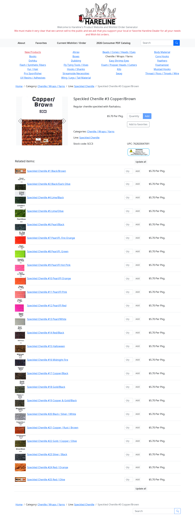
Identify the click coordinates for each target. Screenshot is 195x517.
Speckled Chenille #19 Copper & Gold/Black (52, 400)
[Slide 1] (46, 140)
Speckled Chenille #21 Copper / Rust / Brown (52, 427)
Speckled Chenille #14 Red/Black (45, 332)
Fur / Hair (32, 69)
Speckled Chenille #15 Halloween (46, 346)
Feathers (162, 60)
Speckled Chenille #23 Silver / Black (47, 454)
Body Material (162, 52)
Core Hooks (162, 56)
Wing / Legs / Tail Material (76, 77)
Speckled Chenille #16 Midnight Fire (47, 359)
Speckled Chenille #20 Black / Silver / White (51, 414)
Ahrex (76, 52)
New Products (33, 52)
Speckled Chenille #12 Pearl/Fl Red (46, 305)
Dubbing (76, 60)
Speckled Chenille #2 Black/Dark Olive (48, 184)
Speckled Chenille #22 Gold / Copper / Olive (52, 441)
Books (32, 56)
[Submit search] (176, 43)
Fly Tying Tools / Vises (76, 65)
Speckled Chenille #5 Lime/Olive (45, 211)
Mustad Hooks (162, 69)
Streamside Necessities (76, 73)
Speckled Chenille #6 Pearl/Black (45, 224)
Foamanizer (162, 65)
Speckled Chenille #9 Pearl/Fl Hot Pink (49, 265)
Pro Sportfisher (33, 73)
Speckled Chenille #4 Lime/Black (45, 197)
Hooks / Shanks (76, 69)
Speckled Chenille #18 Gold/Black (46, 387)
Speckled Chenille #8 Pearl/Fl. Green (47, 251)
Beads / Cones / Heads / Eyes (119, 52)
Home (19, 86)
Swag (119, 73)
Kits (119, 69)
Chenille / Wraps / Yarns (51, 86)
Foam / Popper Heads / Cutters (119, 65)
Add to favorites (138, 124)
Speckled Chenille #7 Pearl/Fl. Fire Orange (51, 238)
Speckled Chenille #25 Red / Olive (46, 479)
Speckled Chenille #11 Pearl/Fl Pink (47, 292)
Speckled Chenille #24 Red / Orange (47, 467)
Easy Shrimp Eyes (119, 60)
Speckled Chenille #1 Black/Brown (46, 171)
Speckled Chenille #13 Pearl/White (46, 319)
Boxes (76, 56)
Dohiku (33, 60)
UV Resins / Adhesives (32, 77)
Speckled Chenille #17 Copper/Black (47, 373)
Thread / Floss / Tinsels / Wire (162, 73)
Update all (141, 161)
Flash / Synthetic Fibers (33, 65)
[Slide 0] (38, 140)
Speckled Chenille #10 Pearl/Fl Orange (49, 278)
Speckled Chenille (84, 86)
